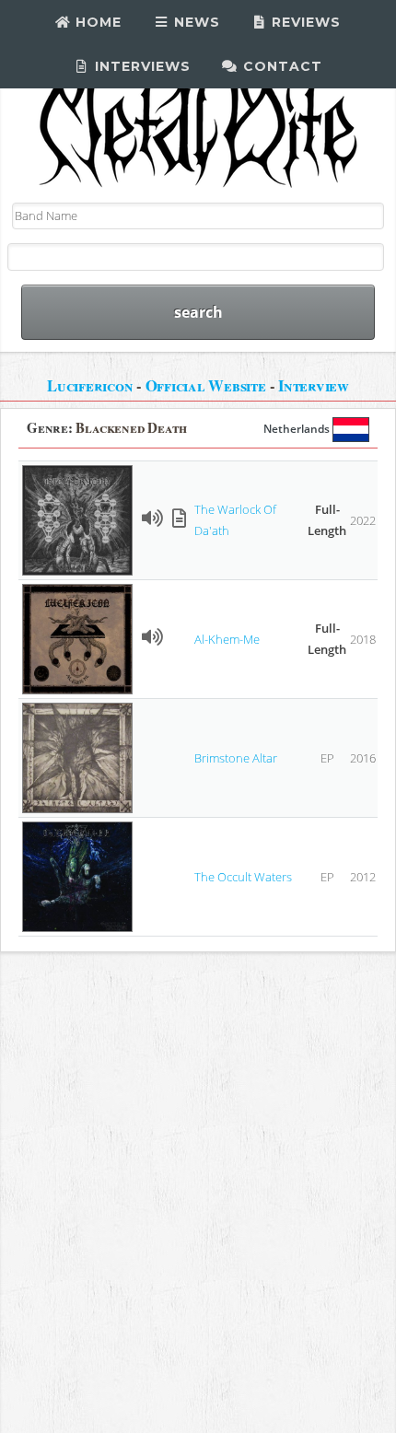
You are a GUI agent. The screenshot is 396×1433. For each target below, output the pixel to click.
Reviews (304, 22)
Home (96, 22)
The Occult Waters (243, 876)
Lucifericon (90, 385)
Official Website (206, 385)
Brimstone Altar (235, 758)
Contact (280, 66)
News (194, 22)
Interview (313, 385)
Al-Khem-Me (227, 639)
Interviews (140, 66)
